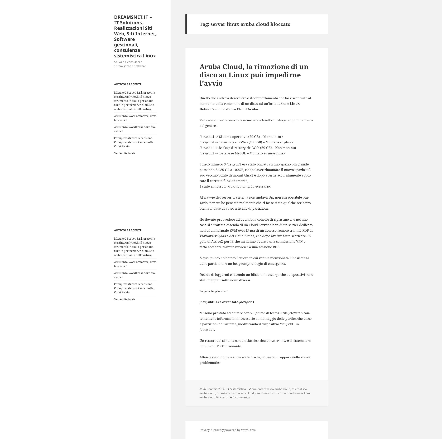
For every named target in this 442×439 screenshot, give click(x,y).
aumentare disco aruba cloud (271, 389)
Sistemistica (238, 389)
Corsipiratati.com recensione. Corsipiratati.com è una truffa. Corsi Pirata (134, 142)
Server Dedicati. (125, 153)
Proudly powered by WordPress (234, 430)
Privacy (205, 430)
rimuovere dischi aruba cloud (274, 393)
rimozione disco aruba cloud (235, 393)
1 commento (241, 397)
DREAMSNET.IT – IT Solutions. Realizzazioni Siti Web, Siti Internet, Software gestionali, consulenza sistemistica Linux (135, 36)
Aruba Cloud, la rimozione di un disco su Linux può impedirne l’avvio (254, 75)
